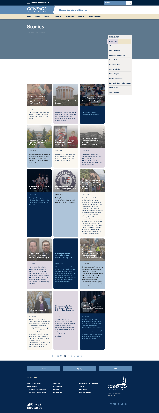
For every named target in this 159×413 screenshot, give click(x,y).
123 (78, 356)
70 (65, 356)
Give (115, 368)
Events (37, 17)
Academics (113, 41)
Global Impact (114, 74)
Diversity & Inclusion (116, 60)
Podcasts (81, 17)
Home (28, 33)
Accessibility (58, 386)
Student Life (113, 88)
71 (68, 356)
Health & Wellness (116, 78)
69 (61, 356)
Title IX (82, 386)
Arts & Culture (114, 50)
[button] (28, 3)
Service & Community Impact (120, 83)
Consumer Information (36, 389)
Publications (70, 17)
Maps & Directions (34, 383)
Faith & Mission (115, 69)
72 (71, 356)
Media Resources (95, 17)
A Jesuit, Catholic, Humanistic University (42, 405)
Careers (56, 383)
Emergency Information (88, 383)
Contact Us (83, 389)
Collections (57, 17)
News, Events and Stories (73, 10)
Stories (46, 17)
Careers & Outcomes (117, 55)
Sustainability (114, 92)
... (54, 356)
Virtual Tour (58, 392)
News (29, 17)
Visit (44, 368)
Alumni (111, 46)
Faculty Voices (114, 64)
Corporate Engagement (36, 392)
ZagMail (56, 389)
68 (58, 356)
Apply (79, 368)
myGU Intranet (85, 392)
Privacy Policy (32, 386)
